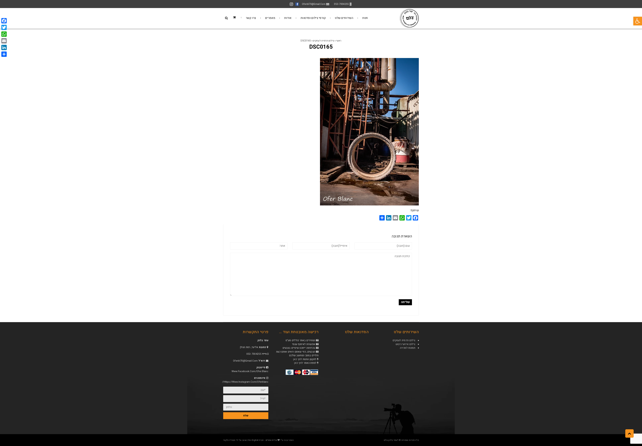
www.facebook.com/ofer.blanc (250, 371)
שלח (245, 415)
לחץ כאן (297, 359)
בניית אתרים (271, 440)
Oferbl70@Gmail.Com (245, 361)
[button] (637, 21)
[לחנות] (239, 17)
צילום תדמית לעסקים (323, 40)
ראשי (338, 40)
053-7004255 (253, 354)
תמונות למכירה (407, 348)
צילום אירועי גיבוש (405, 344)
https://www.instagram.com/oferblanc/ (245, 382)
